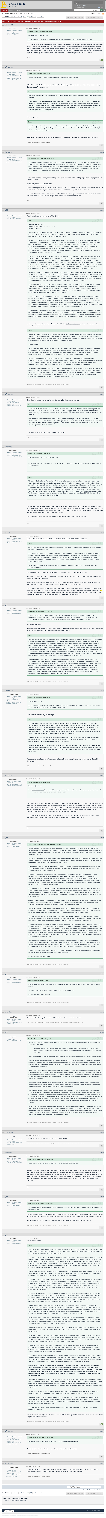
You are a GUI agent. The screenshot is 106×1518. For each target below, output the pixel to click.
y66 (6, 210)
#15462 (102, 67)
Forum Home (13, 1515)
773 (24, 16)
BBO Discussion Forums (8, 13)
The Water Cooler (29, 13)
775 (31, 16)
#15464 (102, 210)
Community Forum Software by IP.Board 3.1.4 (92, 1515)
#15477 (102, 1196)
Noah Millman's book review (38, 216)
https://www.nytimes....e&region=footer (39, 956)
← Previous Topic (81, 1489)
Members (11, 10)
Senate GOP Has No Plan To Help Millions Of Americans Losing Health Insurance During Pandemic (57, 539)
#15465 (102, 394)
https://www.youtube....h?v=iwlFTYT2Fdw (39, 183)
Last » (41, 16)
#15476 (102, 1152)
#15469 (102, 691)
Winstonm (9, 67)
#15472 (102, 974)
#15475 (102, 1132)
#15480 (102, 1463)
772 (20, 16)
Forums (4, 10)
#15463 (102, 152)
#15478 (102, 1235)
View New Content (96, 13)
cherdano (9, 1012)
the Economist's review (73, 324)
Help (101, 7)
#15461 (102, 25)
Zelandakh (9, 25)
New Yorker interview (37, 628)
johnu (7, 533)
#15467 (102, 533)
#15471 (102, 837)
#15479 (102, 1431)
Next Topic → (100, 1489)
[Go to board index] (14, 4)
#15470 (102, 775)
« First (13, 16)
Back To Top (5, 1515)
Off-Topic (19, 13)
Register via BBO (81, 7)
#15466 (102, 447)
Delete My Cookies (21, 1515)
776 (35, 16)
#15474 (102, 1032)
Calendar (18, 10)
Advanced (104, 10)
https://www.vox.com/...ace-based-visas (39, 994)
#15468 (102, 605)
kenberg (8, 152)
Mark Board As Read (32, 1515)
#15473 (102, 1012)
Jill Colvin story (38, 1044)
